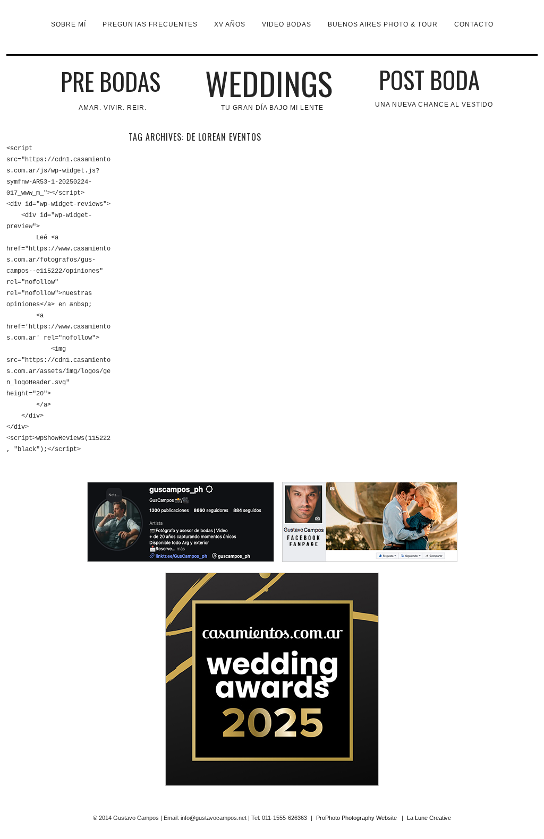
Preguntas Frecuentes (150, 24)
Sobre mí (68, 24)
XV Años (229, 24)
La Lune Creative (429, 818)
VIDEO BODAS (286, 24)
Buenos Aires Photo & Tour (383, 24)
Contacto (474, 24)
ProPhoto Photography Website (356, 818)
